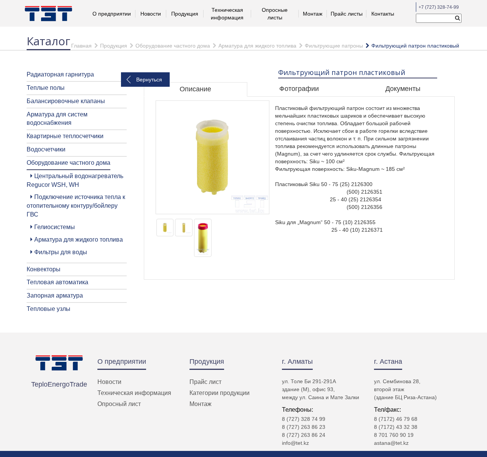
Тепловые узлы (48, 309)
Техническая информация (134, 393)
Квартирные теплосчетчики (65, 136)
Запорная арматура (55, 295)
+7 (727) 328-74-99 (439, 7)
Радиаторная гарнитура (60, 74)
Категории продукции (219, 393)
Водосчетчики (46, 149)
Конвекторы (43, 269)
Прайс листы (347, 14)
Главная (81, 46)
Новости (150, 14)
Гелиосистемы (54, 227)
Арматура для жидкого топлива (257, 46)
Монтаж (312, 14)
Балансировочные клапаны (66, 101)
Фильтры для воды (60, 252)
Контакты (382, 14)
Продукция (184, 14)
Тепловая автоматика (57, 282)
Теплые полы (46, 87)
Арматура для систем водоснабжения (57, 118)
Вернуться (149, 79)
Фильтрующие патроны (334, 46)
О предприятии (121, 361)
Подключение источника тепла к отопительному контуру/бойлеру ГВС (76, 206)
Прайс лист (205, 382)
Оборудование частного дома (172, 46)
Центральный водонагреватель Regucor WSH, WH (75, 180)
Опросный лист (119, 404)
